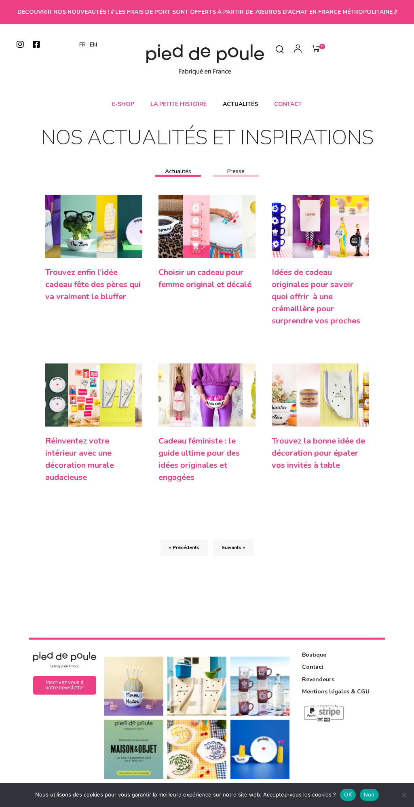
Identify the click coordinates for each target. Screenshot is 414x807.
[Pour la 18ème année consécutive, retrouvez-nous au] (133, 749)
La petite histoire (178, 104)
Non (369, 794)
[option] (93, 45)
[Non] (404, 795)
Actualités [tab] (178, 171)
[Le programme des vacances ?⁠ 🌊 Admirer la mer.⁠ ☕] (259, 686)
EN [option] (93, 45)
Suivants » (233, 547)
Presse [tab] (236, 171)
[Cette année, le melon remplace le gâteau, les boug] (133, 686)
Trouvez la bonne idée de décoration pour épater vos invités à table (318, 453)
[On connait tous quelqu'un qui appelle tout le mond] (259, 749)
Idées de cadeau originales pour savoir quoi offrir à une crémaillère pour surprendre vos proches (316, 296)
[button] (64, 685)
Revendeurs (318, 679)
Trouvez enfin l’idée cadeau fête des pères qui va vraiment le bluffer (93, 284)
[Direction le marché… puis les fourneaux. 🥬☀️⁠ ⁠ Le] (196, 686)
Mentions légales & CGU (336, 691)
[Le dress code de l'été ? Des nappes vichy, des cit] (196, 749)
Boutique (314, 655)
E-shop (123, 104)
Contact (288, 104)
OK (348, 794)
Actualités (240, 104)
